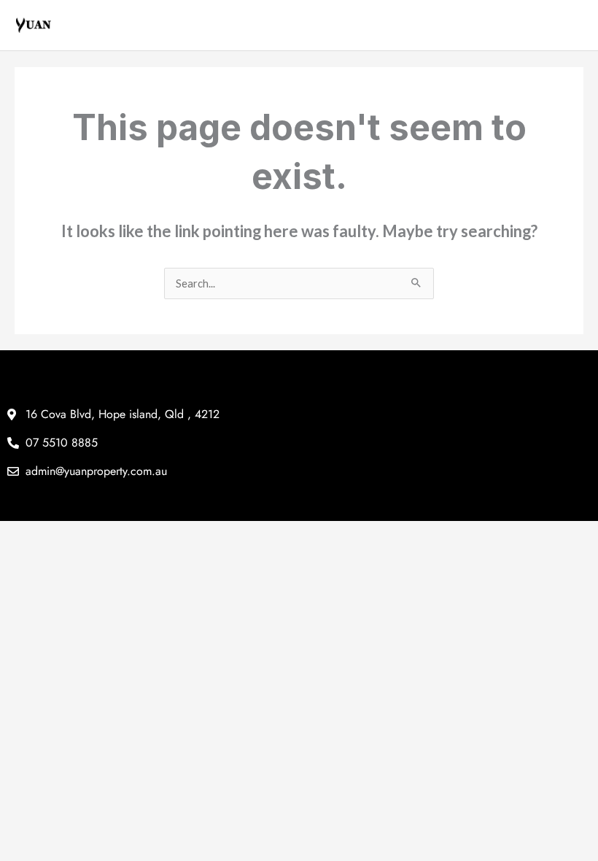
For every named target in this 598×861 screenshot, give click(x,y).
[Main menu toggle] (572, 25)
